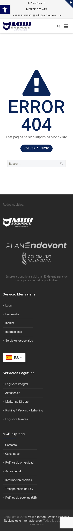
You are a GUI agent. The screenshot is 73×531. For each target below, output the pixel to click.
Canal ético (12, 454)
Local (8, 305)
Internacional (13, 332)
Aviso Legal (13, 471)
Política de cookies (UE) (21, 497)
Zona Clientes (37, 3)
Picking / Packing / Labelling (24, 410)
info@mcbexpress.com (49, 15)
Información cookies (18, 480)
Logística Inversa (16, 419)
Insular (9, 323)
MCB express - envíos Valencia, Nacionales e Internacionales (36, 518)
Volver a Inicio (36, 148)
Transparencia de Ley (19, 489)
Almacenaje (12, 393)
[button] (5, 9)
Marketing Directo (17, 401)
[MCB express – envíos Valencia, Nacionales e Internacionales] (17, 26)
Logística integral (16, 384)
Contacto (11, 445)
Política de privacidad (19, 462)
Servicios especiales (19, 340)
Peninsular (12, 314)
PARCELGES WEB (37, 9)
